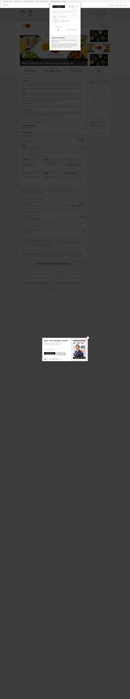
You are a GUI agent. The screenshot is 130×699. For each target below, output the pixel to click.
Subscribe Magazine (79, 357)
